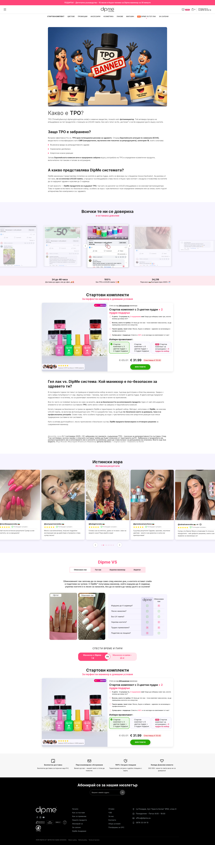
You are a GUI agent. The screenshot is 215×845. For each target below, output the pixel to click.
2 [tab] (103, 545)
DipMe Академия (79, 831)
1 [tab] (101, 545)
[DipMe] (107, 9)
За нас (111, 816)
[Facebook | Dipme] (37, 817)
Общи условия (114, 824)
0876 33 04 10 (142, 822)
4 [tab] (106, 545)
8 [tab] (113, 545)
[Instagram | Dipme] (40, 817)
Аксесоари (95, 16)
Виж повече (140, 367)
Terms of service (94, 840)
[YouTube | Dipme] (43, 817)
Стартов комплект (55, 16)
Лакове (120, 16)
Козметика (108, 16)
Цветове (71, 16)
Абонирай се (77, 824)
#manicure (82, 441)
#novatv (63, 441)
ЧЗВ (110, 813)
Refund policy (82, 840)
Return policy (72, 840)
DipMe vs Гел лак (147, 16)
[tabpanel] (107, 505)
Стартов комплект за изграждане (162, 347)
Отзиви (111, 809)
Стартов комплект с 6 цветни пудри (141, 347)
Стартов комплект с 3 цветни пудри (120, 347)
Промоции (82, 16)
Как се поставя (78, 813)
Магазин (130, 16)
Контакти (112, 820)
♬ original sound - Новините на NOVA (127, 441)
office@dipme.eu (143, 818)
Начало (75, 809)
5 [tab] (108, 545)
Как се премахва (79, 816)
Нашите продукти (79, 820)
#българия (72, 441)
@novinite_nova (54, 436)
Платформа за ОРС (116, 827)
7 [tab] (111, 545)
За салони (164, 16)
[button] (80, 569)
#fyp (58, 441)
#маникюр (91, 441)
